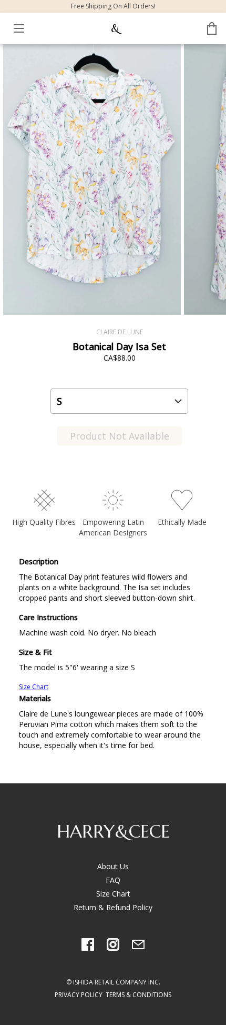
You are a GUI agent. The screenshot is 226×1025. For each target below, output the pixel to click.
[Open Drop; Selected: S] (119, 401)
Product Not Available (119, 436)
